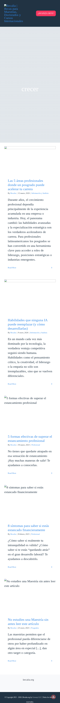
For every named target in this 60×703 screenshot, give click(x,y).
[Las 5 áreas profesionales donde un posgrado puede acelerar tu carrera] (30, 160)
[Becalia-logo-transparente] (14, 5)
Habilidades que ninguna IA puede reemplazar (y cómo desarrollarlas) (30, 291)
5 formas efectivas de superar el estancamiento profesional (30, 409)
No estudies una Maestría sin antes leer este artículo (30, 592)
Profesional (36, 445)
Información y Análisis (40, 193)
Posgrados (35, 628)
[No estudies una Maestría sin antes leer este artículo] (30, 596)
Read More (12, 268)
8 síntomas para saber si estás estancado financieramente (30, 498)
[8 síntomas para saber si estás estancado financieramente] (30, 502)
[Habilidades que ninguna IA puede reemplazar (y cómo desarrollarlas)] (30, 296)
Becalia (13, 193)
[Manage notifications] (53, 697)
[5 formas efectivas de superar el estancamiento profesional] (30, 413)
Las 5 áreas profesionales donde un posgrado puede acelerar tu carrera (30, 154)
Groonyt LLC (37, 697)
